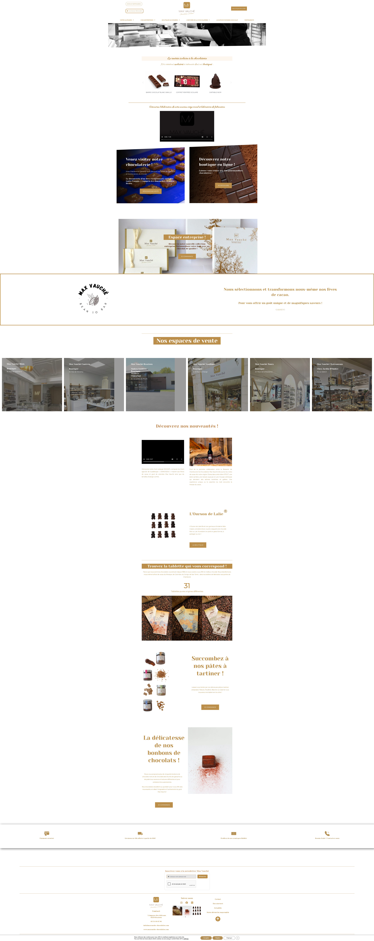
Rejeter (217, 938)
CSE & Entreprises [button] (147, 20)
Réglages (229, 938)
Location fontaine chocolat (227, 20)
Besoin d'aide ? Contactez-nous (327, 838)
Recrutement (218, 903)
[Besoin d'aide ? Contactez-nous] (327, 833)
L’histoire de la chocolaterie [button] (197, 20)
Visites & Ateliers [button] (126, 20)
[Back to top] (217, 919)
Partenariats (249, 20)
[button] (127, 20)
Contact (218, 899)
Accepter (206, 938)
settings (185, 939)
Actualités (217, 908)
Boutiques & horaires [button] (170, 20)
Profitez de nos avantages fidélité (234, 838)
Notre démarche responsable (218, 912)
